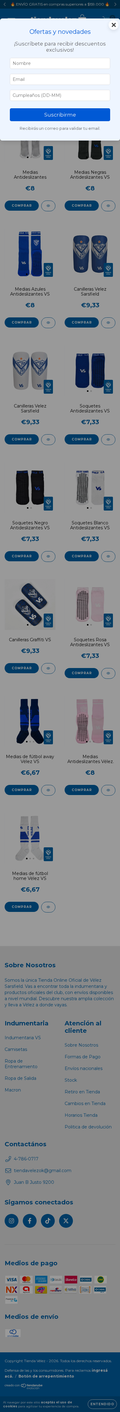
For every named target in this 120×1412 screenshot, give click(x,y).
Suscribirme (60, 115)
